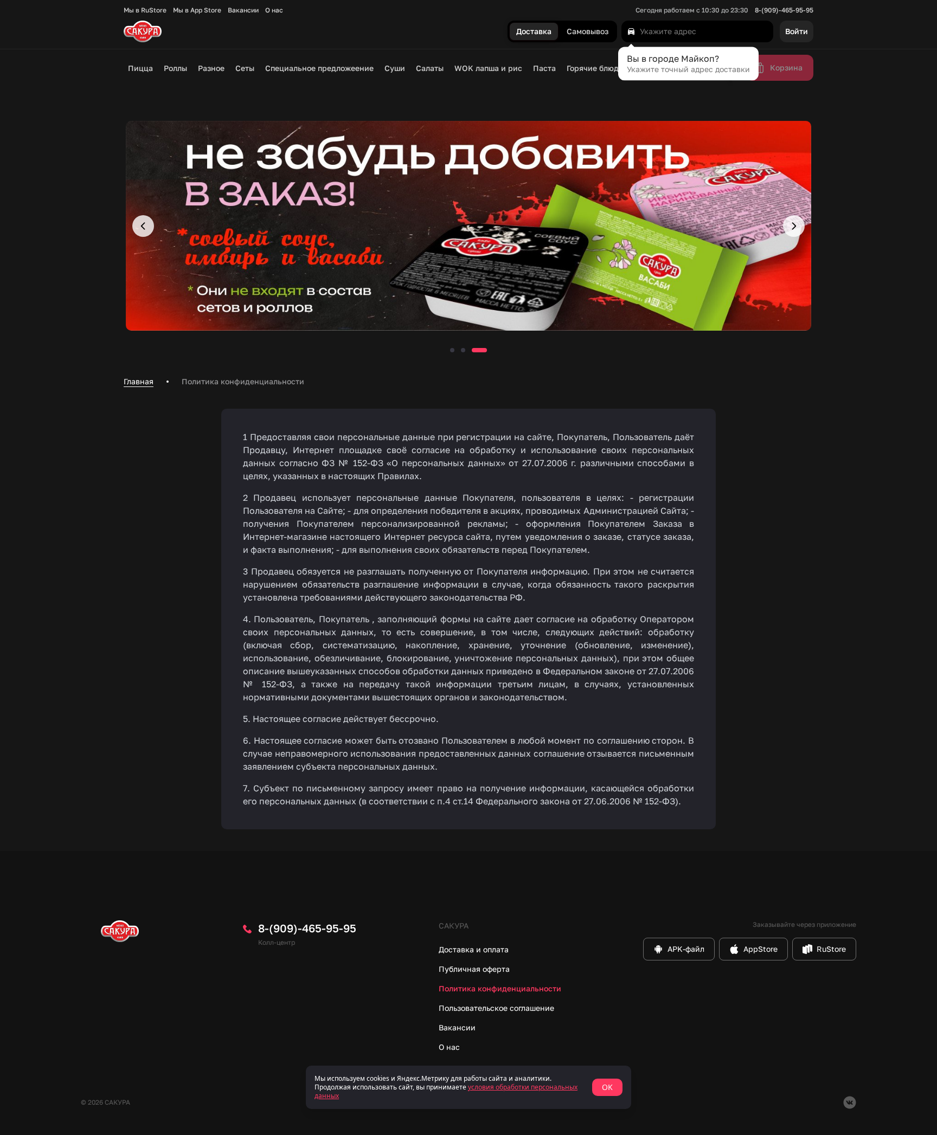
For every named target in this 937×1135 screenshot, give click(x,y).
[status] (468, 1087)
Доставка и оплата (474, 949)
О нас (274, 10)
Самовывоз (587, 31)
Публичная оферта (474, 968)
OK (607, 1087)
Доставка (533, 31)
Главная (138, 381)
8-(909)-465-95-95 (784, 10)
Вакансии (243, 10)
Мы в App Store (197, 10)
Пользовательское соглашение (496, 1008)
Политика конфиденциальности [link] (243, 381)
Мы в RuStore (145, 10)
